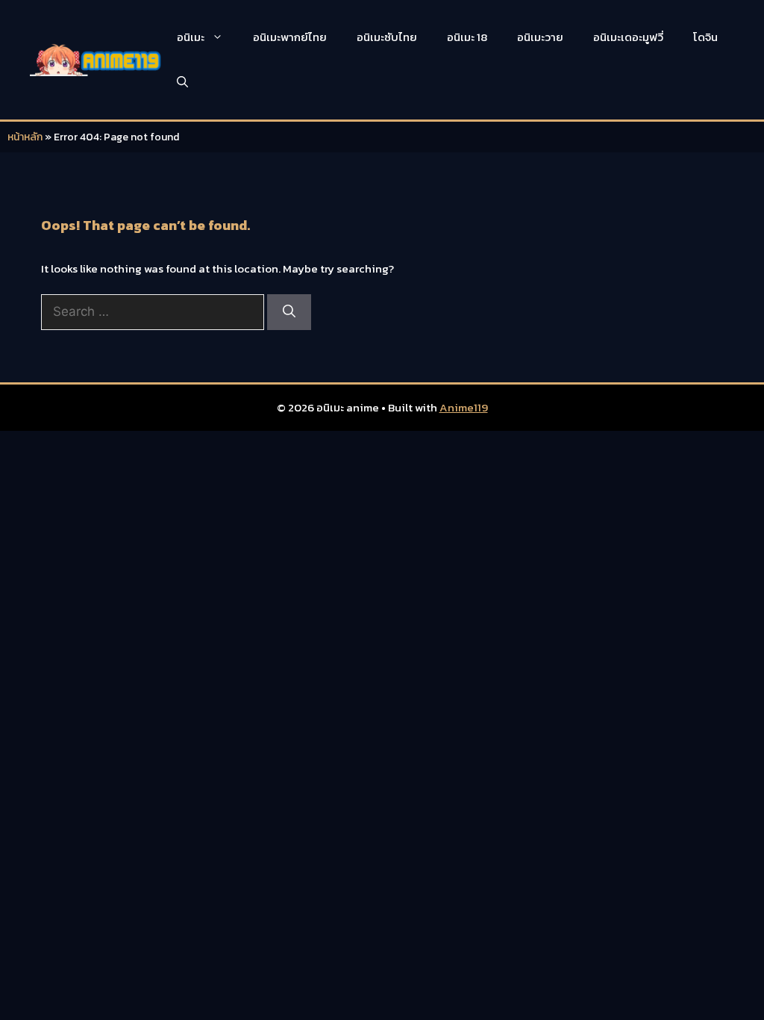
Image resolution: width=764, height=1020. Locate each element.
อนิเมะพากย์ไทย (290, 37)
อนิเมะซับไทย (387, 37)
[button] (182, 82)
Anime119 (463, 407)
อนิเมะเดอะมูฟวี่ (628, 37)
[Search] (289, 312)
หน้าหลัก (25, 137)
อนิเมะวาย (540, 37)
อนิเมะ (190, 37)
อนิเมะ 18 (467, 37)
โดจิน (705, 37)
